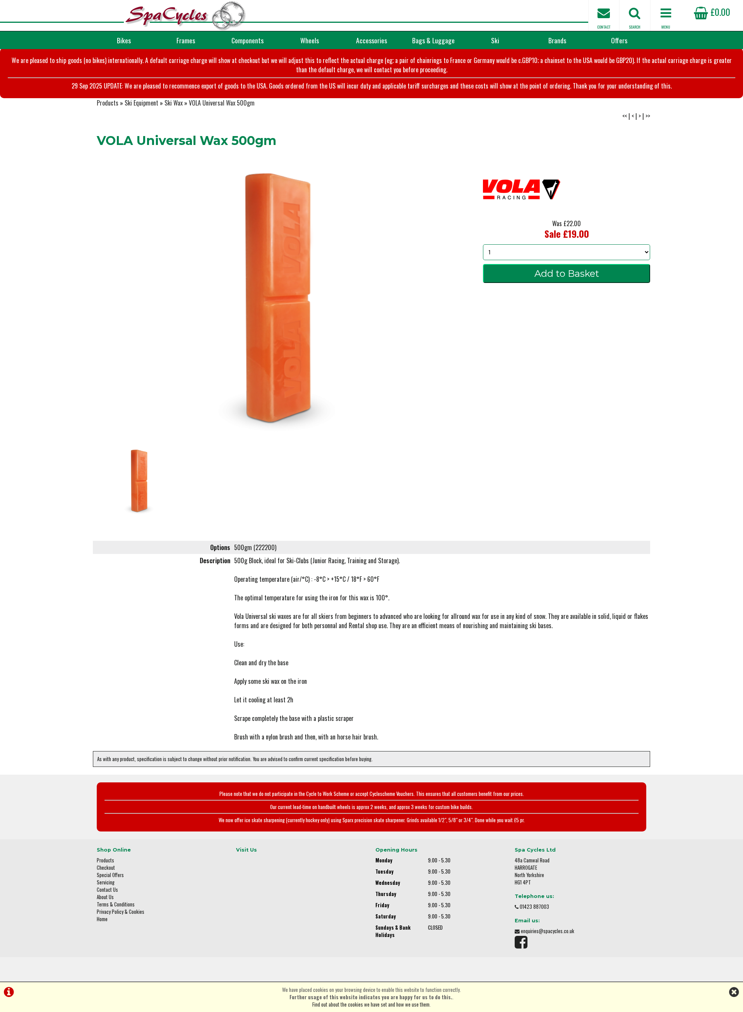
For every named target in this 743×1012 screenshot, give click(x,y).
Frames (185, 40)
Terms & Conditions (116, 904)
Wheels (309, 40)
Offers (619, 40)
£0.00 (719, 12)
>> (647, 116)
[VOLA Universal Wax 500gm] (278, 299)
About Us (105, 897)
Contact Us (107, 889)
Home (102, 919)
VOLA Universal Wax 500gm (222, 102)
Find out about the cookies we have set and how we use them (371, 1004)
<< (624, 116)
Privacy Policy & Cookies (120, 911)
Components (247, 40)
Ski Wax (173, 102)
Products (107, 102)
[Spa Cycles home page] (186, 15)
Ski (495, 40)
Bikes (124, 40)
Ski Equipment (141, 102)
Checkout (106, 867)
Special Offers (110, 875)
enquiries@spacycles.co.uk (547, 931)
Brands (557, 40)
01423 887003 (534, 906)
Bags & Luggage (433, 40)
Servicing (106, 882)
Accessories (371, 40)
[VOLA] (521, 215)
